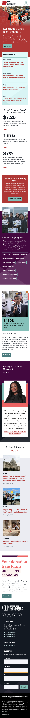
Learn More (5, 373)
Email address (8, 675)
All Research (14, 451)
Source (5, 129)
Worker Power (6, 254)
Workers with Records (8, 270)
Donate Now (6, 596)
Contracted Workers (8, 266)
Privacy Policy (5, 714)
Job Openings (10, 645)
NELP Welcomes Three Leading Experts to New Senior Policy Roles (14, 77)
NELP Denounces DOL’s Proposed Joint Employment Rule (14, 88)
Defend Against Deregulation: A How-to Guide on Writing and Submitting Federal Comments (14, 478)
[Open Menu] (26, 3)
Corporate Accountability (20, 254)
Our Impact (6, 355)
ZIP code (6, 683)
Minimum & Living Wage (9, 278)
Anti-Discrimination (8, 258)
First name (7, 658)
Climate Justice (21, 262)
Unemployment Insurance (9, 274)
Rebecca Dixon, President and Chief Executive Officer (15, 432)
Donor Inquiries (10, 635)
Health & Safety (20, 258)
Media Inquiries (10, 637)
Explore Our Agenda (15, 198)
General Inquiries (11, 633)
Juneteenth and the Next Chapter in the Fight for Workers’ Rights (14, 100)
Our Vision (7, 46)
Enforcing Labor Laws (8, 262)
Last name (7, 666)
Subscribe (24, 687)
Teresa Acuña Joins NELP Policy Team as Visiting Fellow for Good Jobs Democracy (13, 64)
